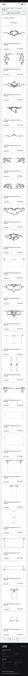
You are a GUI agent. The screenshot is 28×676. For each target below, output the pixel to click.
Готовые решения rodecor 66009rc (12, 248)
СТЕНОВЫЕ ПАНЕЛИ (18, 662)
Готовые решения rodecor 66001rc (12, 44)
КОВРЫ (15, 665)
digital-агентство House (14, 673)
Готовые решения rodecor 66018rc (12, 477)
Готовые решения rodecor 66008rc (12, 222)
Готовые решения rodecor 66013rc (12, 350)
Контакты (16, 654)
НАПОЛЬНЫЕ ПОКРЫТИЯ (7, 662)
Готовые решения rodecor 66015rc (12, 401)
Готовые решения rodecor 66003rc (12, 95)
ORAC (15, 663)
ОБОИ (3, 665)
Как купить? (16, 653)
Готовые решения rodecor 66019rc (12, 502)
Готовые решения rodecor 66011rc (12, 299)
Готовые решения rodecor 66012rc (12, 324)
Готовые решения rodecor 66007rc (12, 197)
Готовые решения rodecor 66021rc (12, 553)
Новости (4, 654)
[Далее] (18, 639)
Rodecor (12, 8)
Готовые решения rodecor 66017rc (12, 452)
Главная (3, 8)
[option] (14, 33)
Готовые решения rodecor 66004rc (12, 121)
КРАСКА (3, 663)
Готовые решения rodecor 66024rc (12, 630)
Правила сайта (5, 656)
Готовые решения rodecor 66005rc (12, 146)
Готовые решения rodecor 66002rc (12, 70)
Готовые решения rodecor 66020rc (12, 528)
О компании (4, 653)
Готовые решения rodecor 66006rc (12, 171)
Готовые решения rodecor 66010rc (12, 273)
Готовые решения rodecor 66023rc (12, 604)
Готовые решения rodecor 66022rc (12, 579)
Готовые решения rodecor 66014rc (12, 375)
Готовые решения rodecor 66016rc (12, 426)
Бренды (7, 8)
